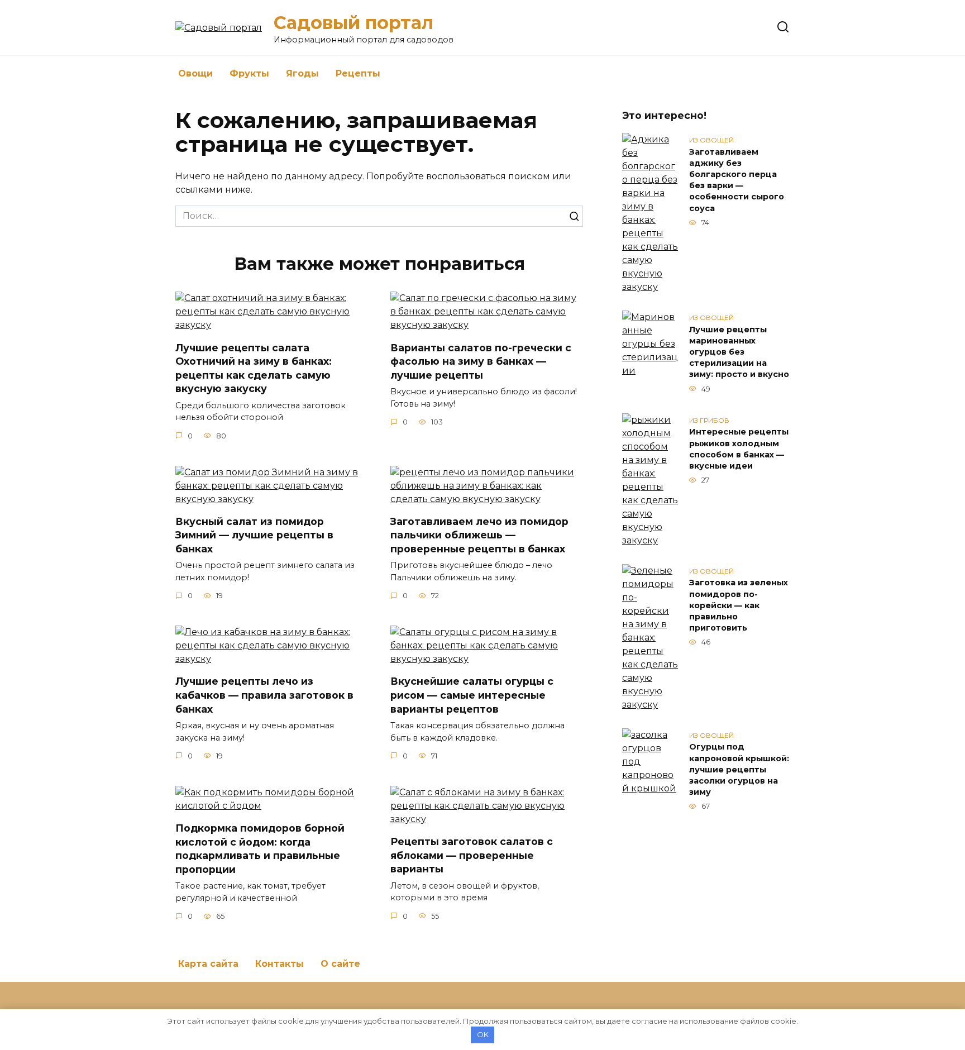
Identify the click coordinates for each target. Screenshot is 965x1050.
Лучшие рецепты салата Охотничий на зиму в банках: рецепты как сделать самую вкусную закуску (253, 367)
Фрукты (249, 73)
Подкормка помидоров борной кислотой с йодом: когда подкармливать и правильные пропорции (260, 848)
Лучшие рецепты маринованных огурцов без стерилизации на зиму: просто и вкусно (739, 352)
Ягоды (302, 73)
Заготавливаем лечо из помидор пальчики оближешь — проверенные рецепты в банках (479, 535)
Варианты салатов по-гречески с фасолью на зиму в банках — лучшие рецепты (480, 360)
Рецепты (358, 73)
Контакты (279, 963)
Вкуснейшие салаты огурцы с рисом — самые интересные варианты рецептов (471, 694)
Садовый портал (353, 23)
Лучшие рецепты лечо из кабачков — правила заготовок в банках (264, 694)
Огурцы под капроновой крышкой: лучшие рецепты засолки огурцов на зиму (739, 770)
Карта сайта (208, 963)
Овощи (195, 73)
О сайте (340, 963)
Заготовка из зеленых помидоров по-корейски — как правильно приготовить (738, 605)
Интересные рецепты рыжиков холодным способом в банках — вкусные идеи (739, 449)
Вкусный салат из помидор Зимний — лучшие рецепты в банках (254, 535)
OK (483, 1034)
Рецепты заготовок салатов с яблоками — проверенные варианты (471, 855)
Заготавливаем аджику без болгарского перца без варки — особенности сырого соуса (736, 180)
